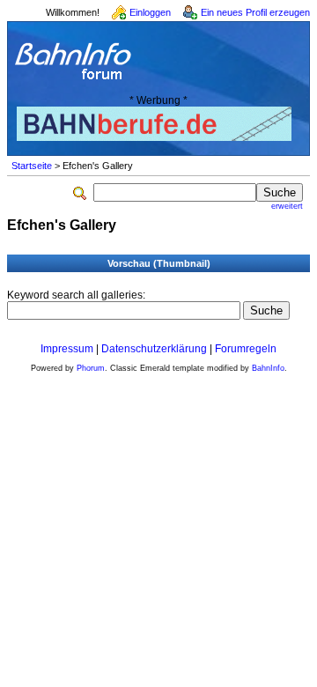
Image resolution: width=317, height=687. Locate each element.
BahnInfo (268, 368)
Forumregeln (245, 349)
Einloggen (150, 12)
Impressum (67, 349)
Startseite (31, 165)
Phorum (91, 368)
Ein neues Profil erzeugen (255, 12)
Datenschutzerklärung (154, 349)
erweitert (287, 206)
